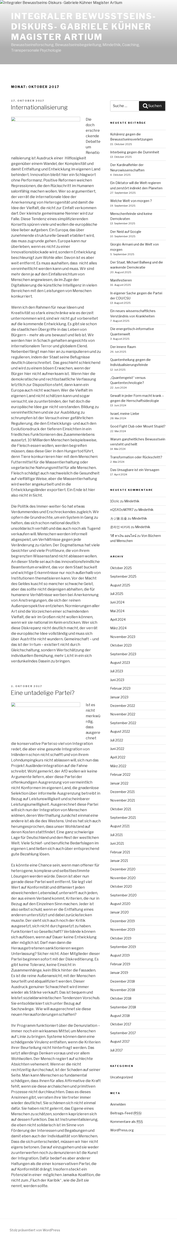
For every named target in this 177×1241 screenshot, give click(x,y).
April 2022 (117, 757)
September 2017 (123, 1033)
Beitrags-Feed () (126, 1113)
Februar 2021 (120, 852)
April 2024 (118, 619)
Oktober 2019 (120, 938)
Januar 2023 (119, 697)
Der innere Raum (123, 347)
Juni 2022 (117, 749)
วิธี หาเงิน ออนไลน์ (123, 536)
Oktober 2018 (120, 998)
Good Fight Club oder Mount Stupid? (137, 426)
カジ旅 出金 (118, 518)
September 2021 (123, 818)
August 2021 (120, 826)
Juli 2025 (116, 594)
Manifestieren (121, 280)
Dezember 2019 (122, 921)
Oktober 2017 (120, 1024)
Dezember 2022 (122, 706)
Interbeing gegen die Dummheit (134, 152)
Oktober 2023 (121, 645)
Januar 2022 (119, 783)
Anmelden (118, 1104)
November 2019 (122, 929)
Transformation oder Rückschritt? (136, 457)
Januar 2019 (119, 973)
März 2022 (118, 766)
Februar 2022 (120, 774)
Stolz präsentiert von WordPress (35, 1230)
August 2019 (120, 955)
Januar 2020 (119, 912)
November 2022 (122, 714)
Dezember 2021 (122, 792)
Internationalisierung (39, 107)
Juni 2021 (117, 843)
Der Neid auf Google (125, 232)
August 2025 (120, 585)
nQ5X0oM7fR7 (121, 510)
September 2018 (123, 1007)
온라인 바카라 (120, 527)
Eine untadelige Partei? (42, 692)
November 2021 (122, 800)
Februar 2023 (120, 688)
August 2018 (120, 1016)
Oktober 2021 (120, 809)
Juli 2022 (116, 740)
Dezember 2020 (123, 869)
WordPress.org (122, 1130)
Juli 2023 (116, 671)
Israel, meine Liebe (124, 414)
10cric (114, 501)
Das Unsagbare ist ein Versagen (134, 470)
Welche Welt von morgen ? (131, 201)
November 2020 (123, 878)
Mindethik (131, 501)
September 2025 (123, 576)
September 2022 (123, 723)
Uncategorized (121, 1077)
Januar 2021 (119, 861)
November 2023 (122, 637)
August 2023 (120, 662)
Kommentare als (126, 1122)
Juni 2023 (117, 680)
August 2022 (120, 731)
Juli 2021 (116, 835)
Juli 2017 (116, 1050)
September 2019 (123, 947)
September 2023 (123, 654)
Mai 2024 (117, 611)
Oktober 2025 (121, 568)
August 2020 (120, 904)
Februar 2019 (120, 964)
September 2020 (123, 895)
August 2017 (120, 1041)
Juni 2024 (117, 602)
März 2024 (118, 628)
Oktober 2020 (121, 886)
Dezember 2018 (122, 981)
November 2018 (122, 990)
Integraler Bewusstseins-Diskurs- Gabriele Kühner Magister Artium (83, 26)
